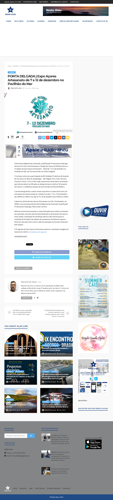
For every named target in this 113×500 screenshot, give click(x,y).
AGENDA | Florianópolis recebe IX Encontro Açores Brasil (55, 349)
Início (15, 488)
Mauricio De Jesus (16, 88)
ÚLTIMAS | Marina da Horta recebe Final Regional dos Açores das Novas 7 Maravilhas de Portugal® (56, 377)
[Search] (107, 21)
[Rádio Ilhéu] (10, 10)
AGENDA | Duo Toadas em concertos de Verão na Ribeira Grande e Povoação (20, 348)
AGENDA (41, 21)
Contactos (66, 488)
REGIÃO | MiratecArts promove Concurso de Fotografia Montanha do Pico (19, 405)
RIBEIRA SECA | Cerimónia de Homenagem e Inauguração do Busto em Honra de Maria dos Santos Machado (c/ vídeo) (60, 456)
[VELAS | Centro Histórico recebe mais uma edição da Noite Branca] (56, 400)
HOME (8, 21)
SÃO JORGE (19, 21)
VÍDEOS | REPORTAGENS (69, 21)
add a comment (24, 268)
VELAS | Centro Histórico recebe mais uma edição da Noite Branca (55, 406)
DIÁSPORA (52, 21)
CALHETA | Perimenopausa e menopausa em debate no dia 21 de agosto (20, 377)
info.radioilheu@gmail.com (20, 456)
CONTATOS (100, 21)
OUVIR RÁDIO (87, 21)
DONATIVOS (74, 2)
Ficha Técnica (40, 488)
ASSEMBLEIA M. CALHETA (59, 2)
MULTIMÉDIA (43, 2)
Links (31, 488)
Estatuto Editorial (53, 488)
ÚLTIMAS (30, 21)
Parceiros (23, 488)
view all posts (27, 297)
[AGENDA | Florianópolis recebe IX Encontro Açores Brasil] (56, 344)
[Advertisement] (56, 40)
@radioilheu (82, 400)
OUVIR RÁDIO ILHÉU (30, 2)
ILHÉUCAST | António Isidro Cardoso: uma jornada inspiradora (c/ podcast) (60, 471)
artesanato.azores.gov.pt (37, 232)
